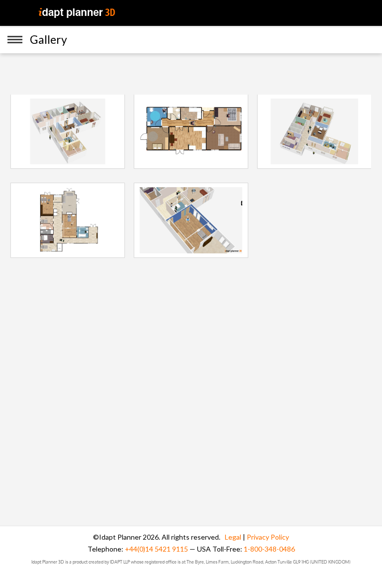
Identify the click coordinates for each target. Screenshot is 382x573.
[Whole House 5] (191, 220)
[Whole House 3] (314, 131)
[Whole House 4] (67, 220)
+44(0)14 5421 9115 (156, 549)
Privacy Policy (268, 537)
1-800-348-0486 (269, 549)
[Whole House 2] (191, 131)
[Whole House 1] (67, 131)
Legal (233, 537)
